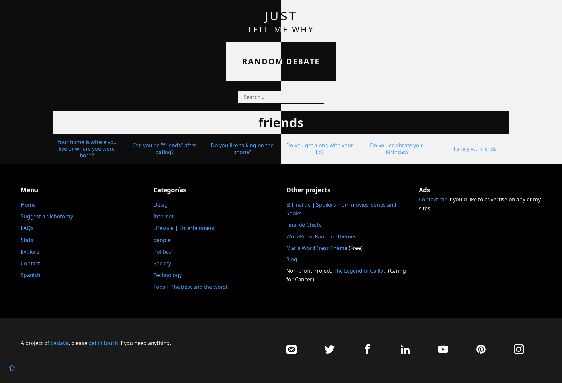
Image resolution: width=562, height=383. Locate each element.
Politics (162, 251)
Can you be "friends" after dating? (164, 149)
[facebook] (367, 352)
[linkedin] (405, 352)
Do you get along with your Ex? (319, 149)
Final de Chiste (304, 224)
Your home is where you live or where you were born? (87, 148)
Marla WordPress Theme (316, 247)
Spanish (30, 275)
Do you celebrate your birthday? (397, 149)
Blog (291, 259)
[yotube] (443, 352)
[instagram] (519, 352)
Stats (27, 240)
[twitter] (329, 352)
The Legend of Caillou (361, 270)
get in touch (103, 343)
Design (162, 204)
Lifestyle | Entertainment (184, 228)
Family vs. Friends (475, 148)
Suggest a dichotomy (47, 216)
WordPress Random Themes (321, 236)
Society (162, 263)
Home (28, 204)
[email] (291, 352)
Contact (30, 263)
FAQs (27, 228)
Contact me (433, 199)
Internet (164, 216)
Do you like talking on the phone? (242, 149)
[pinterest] (481, 352)
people (162, 240)
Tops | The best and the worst (191, 286)
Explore (30, 251)
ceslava (60, 343)
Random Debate (281, 61)
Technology (168, 275)
